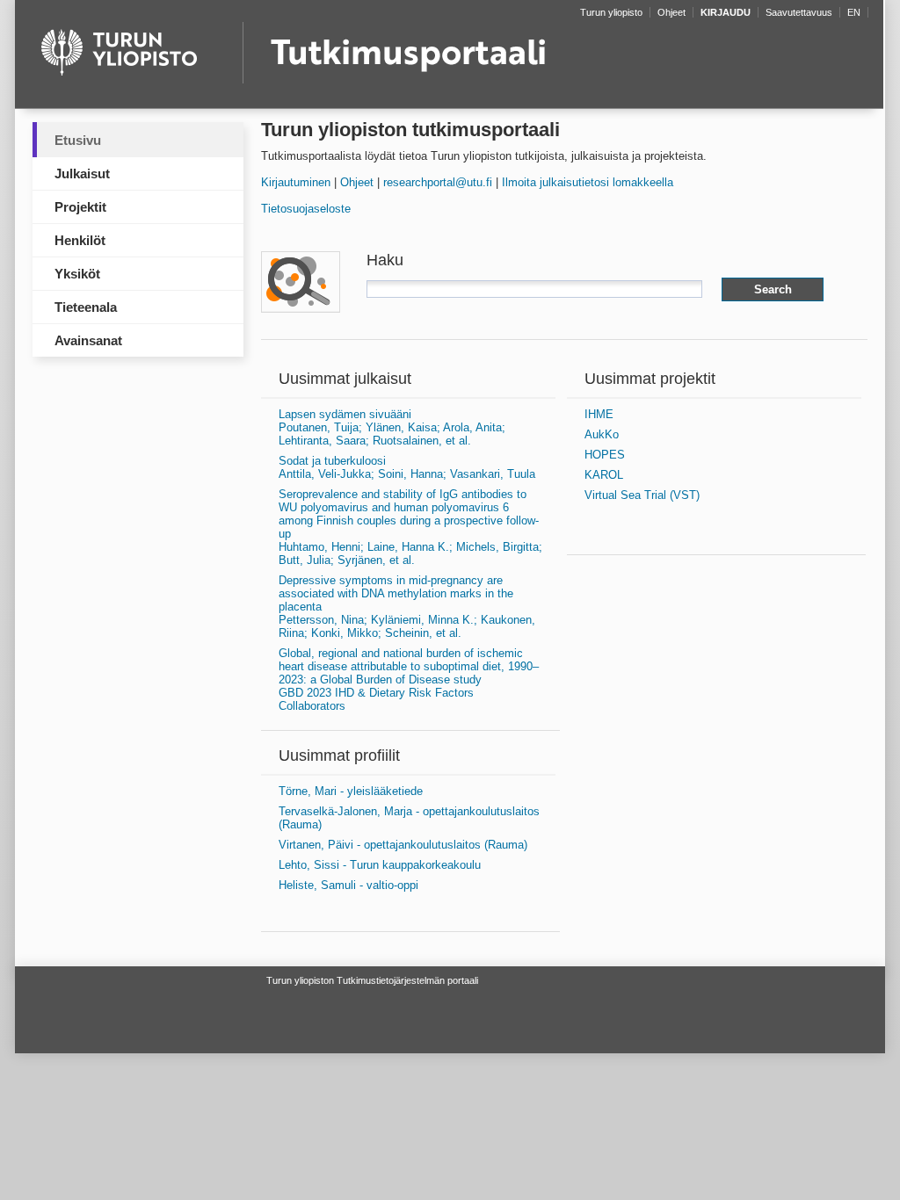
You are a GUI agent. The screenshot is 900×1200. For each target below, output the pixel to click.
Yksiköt (77, 273)
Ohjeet (357, 182)
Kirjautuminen (295, 182)
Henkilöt (79, 240)
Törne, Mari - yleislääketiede (351, 791)
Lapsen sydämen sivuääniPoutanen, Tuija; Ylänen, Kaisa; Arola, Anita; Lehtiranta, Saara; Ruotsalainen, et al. (392, 427)
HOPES (604, 454)
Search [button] (773, 289)
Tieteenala (85, 307)
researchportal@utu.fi (437, 182)
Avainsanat (88, 340)
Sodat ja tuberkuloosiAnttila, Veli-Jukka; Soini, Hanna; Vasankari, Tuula (407, 467)
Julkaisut (82, 173)
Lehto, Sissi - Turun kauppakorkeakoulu (380, 864)
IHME (598, 414)
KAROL (603, 474)
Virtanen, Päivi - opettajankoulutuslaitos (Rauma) (403, 844)
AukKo (601, 434)
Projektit (80, 206)
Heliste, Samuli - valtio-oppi (348, 885)
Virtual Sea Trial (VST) (642, 495)
